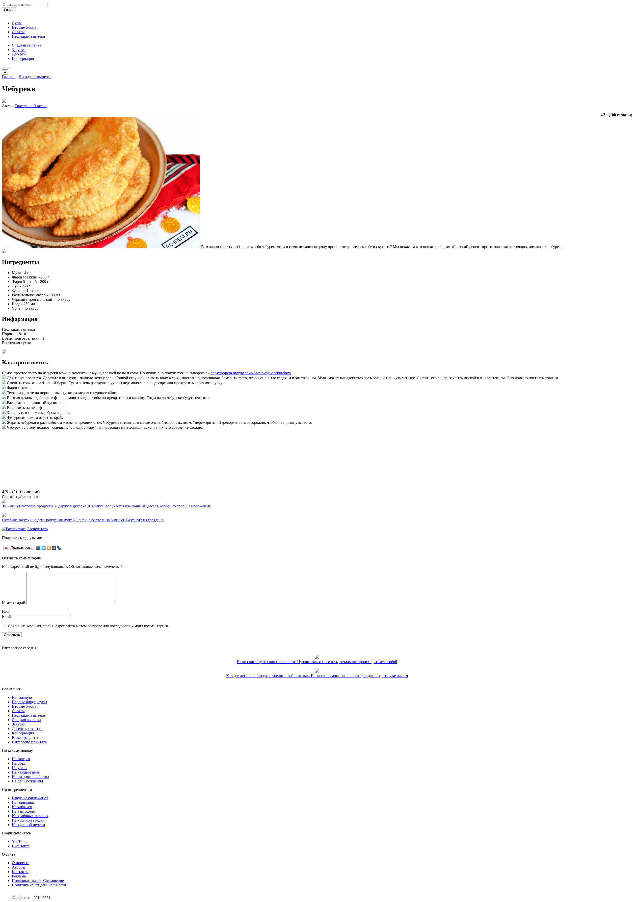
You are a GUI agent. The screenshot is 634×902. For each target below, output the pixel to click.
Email (6, 616)
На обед (18, 763)
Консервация (23, 58)
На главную (22, 697)
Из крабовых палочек (30, 816)
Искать (9, 10)
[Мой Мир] (54, 548)
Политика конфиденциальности (39, 885)
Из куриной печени (28, 825)
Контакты (20, 872)
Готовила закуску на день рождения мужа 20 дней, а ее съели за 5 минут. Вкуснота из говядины (83, 520)
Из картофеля (23, 811)
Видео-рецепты (25, 737)
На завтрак (21, 759)
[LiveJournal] (59, 548)
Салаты (18, 32)
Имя (5, 611)
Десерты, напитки (27, 729)
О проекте (20, 863)
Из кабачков (22, 807)
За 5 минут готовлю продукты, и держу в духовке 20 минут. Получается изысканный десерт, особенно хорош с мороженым (106, 506)
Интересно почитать (29, 742)
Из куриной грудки (28, 820)
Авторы (18, 867)
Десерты (19, 54)
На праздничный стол (30, 777)
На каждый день (26, 772)
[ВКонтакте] (38, 548)
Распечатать (37, 529)
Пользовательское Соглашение (38, 880)
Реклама (19, 876)
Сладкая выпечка (26, 45)
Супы (17, 23)
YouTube (19, 841)
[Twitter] (43, 548)
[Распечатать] (14, 529)
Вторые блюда (24, 27)
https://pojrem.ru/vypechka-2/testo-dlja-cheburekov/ (251, 373)
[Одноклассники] (49, 548)
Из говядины (23, 802)
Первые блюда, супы (29, 702)
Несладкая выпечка (28, 36)
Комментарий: (14, 603)
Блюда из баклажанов (30, 798)
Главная (8, 77)
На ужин (19, 768)
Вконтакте (20, 846)
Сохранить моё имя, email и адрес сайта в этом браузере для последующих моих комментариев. (88, 626)
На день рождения (27, 781)
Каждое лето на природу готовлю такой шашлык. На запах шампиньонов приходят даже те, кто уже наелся (317, 676)
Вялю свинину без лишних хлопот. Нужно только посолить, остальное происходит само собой (317, 662)
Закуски (19, 50)
